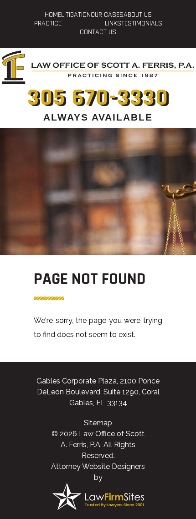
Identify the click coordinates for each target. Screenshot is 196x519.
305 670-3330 (98, 97)
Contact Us (98, 32)
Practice (48, 23)
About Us (138, 15)
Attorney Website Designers (98, 466)
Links (113, 23)
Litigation (76, 15)
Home (53, 15)
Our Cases (107, 15)
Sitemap (98, 422)
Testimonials (141, 23)
